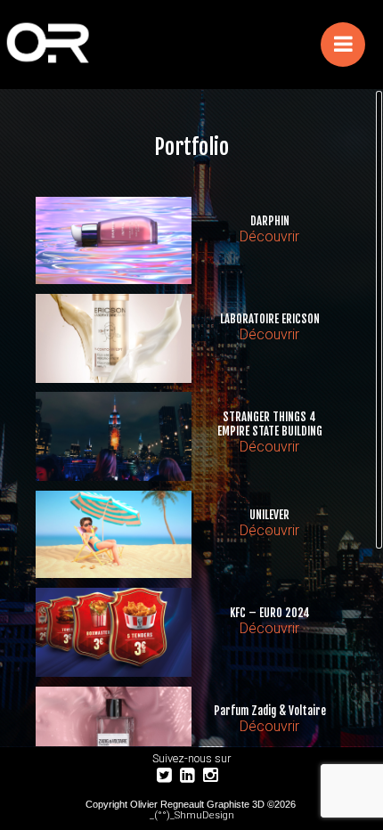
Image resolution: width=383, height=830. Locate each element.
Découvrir (269, 236)
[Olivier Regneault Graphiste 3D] (105, 45)
